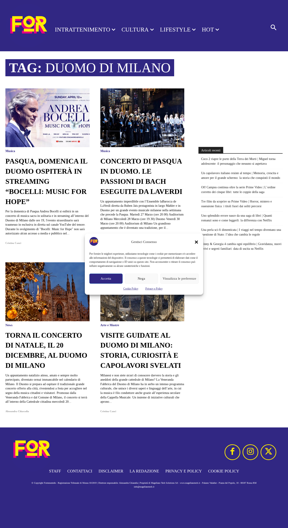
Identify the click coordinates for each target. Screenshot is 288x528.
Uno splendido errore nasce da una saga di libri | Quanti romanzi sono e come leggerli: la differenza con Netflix (236, 218)
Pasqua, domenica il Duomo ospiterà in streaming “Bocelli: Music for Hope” (46, 181)
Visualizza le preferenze (179, 278)
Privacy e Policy (154, 288)
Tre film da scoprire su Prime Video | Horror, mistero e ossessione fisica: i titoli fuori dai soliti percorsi (236, 204)
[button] (196, 242)
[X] (268, 452)
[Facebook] (232, 452)
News (8, 325)
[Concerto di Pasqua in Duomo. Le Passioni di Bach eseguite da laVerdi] (142, 117)
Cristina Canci (13, 243)
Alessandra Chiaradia (17, 411)
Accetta (106, 278)
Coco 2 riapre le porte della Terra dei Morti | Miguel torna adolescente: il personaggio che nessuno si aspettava (238, 161)
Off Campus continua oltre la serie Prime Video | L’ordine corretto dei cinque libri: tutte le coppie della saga (238, 190)
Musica (10, 151)
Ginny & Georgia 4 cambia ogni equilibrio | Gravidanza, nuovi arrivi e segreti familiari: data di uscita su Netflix (241, 246)
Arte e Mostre (109, 325)
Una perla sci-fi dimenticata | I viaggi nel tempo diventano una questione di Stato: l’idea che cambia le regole (241, 232)
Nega (141, 278)
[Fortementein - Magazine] (21, 25)
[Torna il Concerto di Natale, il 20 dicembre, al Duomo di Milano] (47, 291)
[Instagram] (250, 452)
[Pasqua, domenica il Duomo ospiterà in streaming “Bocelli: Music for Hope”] (47, 117)
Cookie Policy (130, 288)
